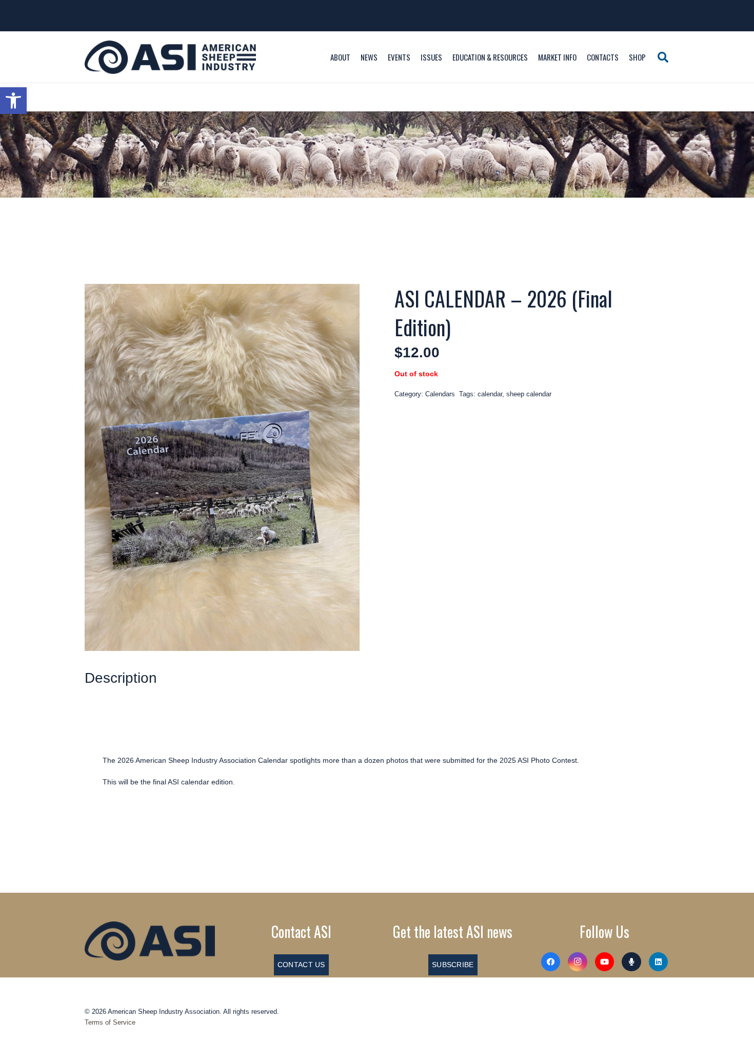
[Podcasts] (631, 962)
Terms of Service (110, 1022)
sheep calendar (528, 394)
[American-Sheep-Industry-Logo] (170, 57)
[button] (13, 100)
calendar (490, 394)
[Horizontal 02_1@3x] (150, 940)
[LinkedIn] (658, 962)
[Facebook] (551, 962)
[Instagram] (577, 962)
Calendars (440, 394)
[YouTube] (604, 962)
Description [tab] (121, 678)
